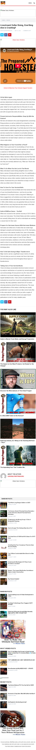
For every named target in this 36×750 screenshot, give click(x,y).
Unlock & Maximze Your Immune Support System (18, 88)
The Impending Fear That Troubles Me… (13, 467)
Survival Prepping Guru (11, 742)
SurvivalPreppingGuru (6, 30)
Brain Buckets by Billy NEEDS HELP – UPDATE (20, 668)
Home (3, 20)
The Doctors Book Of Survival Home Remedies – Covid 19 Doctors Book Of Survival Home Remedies (21, 512)
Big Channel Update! (13, 579)
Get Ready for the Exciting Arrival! (17, 702)
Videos (8, 20)
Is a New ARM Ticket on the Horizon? (12, 416)
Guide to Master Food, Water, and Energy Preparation (17, 339)
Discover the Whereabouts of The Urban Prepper (16, 391)
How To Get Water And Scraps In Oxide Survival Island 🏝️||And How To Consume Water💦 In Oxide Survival (21, 653)
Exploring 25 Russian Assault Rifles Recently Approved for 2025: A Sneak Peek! (20, 612)
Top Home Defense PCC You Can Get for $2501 (21, 685)
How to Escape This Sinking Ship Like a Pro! (20, 528)
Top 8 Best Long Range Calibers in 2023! (19, 502)
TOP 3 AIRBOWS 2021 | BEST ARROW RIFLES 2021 (21, 660)
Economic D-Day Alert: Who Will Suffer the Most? (21, 693)
